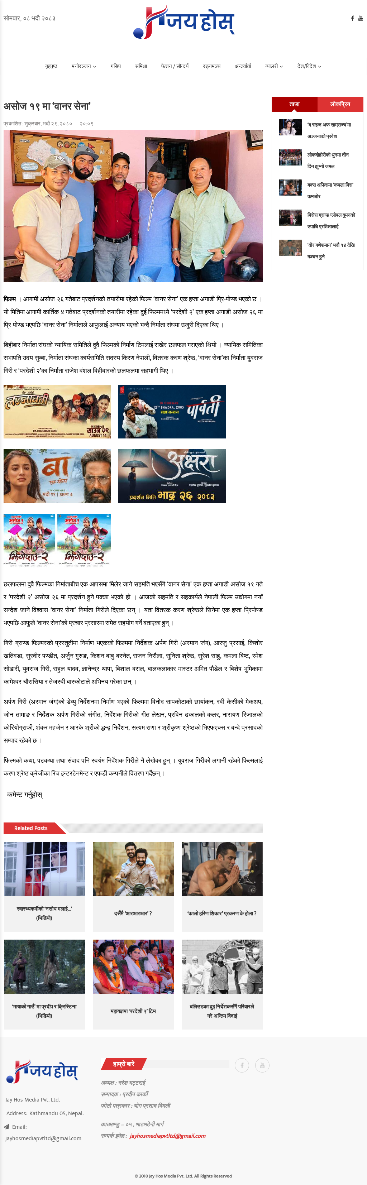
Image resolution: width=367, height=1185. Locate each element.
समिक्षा (141, 66)
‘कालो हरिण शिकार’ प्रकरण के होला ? (222, 913)
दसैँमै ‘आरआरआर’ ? (133, 913)
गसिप (116, 66)
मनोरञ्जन (81, 66)
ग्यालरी (271, 66)
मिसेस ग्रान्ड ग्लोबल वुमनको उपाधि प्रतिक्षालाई (331, 221)
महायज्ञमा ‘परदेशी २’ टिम (133, 1011)
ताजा (295, 104)
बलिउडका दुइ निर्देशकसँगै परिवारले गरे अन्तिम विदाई (222, 1011)
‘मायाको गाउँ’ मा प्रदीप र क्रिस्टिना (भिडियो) (44, 1011)
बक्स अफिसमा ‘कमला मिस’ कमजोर (330, 191)
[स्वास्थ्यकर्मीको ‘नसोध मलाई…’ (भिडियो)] (44, 869)
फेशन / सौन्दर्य (175, 66)
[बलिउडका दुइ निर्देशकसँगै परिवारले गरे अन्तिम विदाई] (222, 967)
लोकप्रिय (340, 104)
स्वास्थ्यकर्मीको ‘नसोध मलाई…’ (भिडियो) (44, 914)
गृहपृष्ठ (51, 66)
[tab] (295, 104)
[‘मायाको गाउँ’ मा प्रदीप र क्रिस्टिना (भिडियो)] (44, 967)
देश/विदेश (306, 66)
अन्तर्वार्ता (243, 66)
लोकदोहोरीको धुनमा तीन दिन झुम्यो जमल (328, 161)
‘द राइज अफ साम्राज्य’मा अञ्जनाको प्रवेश (329, 130)
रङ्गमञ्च (211, 66)
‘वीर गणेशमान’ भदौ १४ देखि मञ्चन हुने (331, 251)
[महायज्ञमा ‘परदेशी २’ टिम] (133, 967)
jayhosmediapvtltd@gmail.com (167, 1136)
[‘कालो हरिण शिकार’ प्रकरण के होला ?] (222, 869)
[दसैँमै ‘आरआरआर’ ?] (133, 869)
